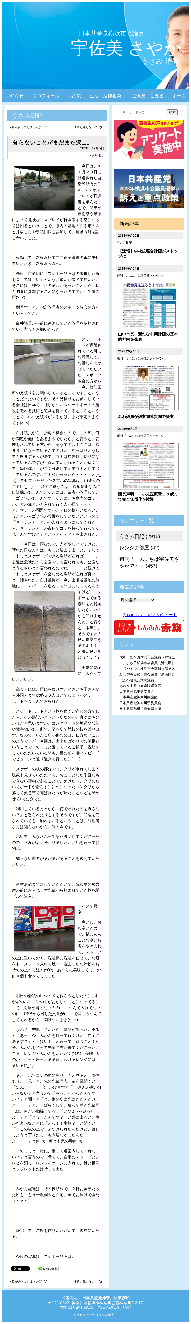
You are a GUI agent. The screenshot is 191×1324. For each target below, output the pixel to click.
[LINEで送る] (48, 1268)
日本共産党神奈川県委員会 (140, 703)
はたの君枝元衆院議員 (136, 680)
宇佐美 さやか (126, 48)
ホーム (179, 95)
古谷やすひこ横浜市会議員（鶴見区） (149, 669)
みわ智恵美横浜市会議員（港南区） (147, 674)
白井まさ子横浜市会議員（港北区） (147, 663)
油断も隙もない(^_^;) (88, 127)
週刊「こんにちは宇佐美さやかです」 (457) (149, 562)
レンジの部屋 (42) (139, 547)
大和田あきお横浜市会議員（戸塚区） (149, 657)
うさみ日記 (95, 155)
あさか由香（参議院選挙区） (142, 686)
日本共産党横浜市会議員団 (140, 709)
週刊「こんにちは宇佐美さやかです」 (142, 275)
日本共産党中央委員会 (136, 691)
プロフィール (46, 95)
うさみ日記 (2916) (139, 536)
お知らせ (15, 95)
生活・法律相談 (105, 95)
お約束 (74, 95)
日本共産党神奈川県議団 (138, 697)
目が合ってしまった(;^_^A (29, 127)
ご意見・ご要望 (148, 95)
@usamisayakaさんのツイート (149, 615)
